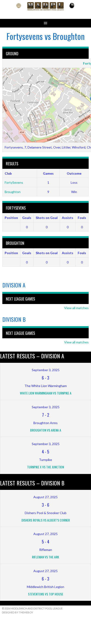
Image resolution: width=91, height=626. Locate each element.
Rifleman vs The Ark (45, 556)
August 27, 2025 (45, 497)
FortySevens (14, 182)
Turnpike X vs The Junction (45, 466)
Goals (26, 218)
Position (11, 218)
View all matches (76, 308)
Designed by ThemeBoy (17, 612)
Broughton (13, 192)
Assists (67, 218)
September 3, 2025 (46, 370)
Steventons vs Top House (45, 593)
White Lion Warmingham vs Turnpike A (45, 393)
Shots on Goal (47, 218)
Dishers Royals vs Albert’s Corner (45, 520)
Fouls (82, 218)
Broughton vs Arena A (45, 430)
